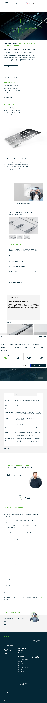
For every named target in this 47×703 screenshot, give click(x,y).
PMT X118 (20, 641)
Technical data (7, 97)
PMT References (22, 663)
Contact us (11, 658)
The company (21, 656)
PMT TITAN (20, 639)
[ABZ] (23, 684)
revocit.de (41, 700)
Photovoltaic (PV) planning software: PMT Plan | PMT (37, 640)
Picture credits (7, 694)
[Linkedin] (37, 685)
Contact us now (14, 486)
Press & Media (21, 671)
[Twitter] (41, 689)
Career (19, 665)
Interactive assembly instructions (23, 203)
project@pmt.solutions (12, 482)
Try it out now (9, 625)
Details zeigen (40, 362)
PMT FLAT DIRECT (22, 648)
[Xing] (41, 685)
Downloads (34, 644)
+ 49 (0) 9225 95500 (12, 480)
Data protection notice (9, 690)
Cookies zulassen (38, 365)
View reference (14, 369)
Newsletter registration (35, 657)
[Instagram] (33, 689)
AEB (5, 683)
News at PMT (21, 669)
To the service (7, 448)
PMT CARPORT (21, 650)
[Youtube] (37, 689)
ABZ (5, 687)
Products (20, 636)
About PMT (20, 661)
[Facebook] (33, 685)
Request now (11, 66)
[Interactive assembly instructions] (28, 192)
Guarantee (6, 688)
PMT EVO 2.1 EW (21, 643)
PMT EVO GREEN (21, 647)
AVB (5, 685)
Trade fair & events (23, 659)
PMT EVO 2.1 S (21, 645)
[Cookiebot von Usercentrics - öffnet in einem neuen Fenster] (40, 336)
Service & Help (36, 636)
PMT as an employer (23, 667)
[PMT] (7, 3)
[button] (39, 378)
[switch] (17, 357)
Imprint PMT (6, 692)
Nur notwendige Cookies (23, 365)
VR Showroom (21, 675)
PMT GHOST (20, 652)
